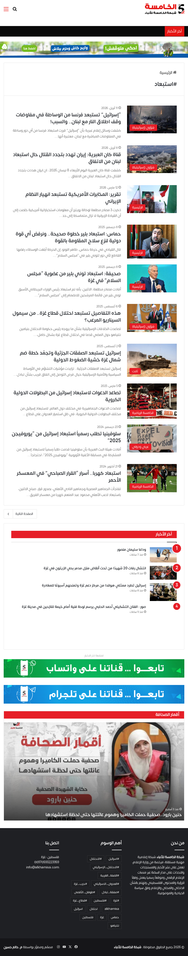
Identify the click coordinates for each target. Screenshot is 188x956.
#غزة (116, 900)
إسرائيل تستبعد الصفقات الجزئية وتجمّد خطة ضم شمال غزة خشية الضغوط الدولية (70, 356)
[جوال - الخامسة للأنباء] (94, 49)
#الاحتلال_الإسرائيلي (106, 867)
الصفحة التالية (24, 514)
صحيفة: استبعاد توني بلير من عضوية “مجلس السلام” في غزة (74, 277)
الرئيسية (166, 72)
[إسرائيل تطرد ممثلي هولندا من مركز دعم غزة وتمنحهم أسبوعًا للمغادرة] (163, 592)
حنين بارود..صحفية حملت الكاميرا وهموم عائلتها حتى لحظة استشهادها (114, 814)
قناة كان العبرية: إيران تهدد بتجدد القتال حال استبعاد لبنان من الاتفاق (67, 157)
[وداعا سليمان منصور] (163, 554)
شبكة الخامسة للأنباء (127, 947)
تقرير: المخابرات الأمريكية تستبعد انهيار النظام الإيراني (73, 197)
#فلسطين (100, 900)
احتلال (94, 908)
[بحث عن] (14, 10)
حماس (115, 917)
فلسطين (87, 917)
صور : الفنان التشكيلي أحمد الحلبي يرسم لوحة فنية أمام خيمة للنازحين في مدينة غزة (84, 607)
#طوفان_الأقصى (84, 892)
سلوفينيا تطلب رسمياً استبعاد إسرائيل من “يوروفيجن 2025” (66, 437)
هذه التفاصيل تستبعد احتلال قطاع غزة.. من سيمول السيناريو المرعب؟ (66, 316)
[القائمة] (6, 10)
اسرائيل (78, 908)
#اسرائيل (113, 858)
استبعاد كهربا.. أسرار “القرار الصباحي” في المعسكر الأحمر (69, 476)
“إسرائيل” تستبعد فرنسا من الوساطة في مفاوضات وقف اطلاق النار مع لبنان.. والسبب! (68, 118)
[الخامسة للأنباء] (164, 8)
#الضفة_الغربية (109, 875)
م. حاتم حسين (13, 947)
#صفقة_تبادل (110, 892)
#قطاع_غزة (80, 900)
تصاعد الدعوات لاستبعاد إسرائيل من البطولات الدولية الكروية (67, 396)
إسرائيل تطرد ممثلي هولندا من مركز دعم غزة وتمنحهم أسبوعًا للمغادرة (93, 585)
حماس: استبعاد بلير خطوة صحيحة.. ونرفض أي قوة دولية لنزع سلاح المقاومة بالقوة (68, 237)
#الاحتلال (96, 858)
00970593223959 (46, 862)
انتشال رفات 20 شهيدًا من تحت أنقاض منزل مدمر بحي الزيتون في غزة (95, 568)
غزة (102, 917)
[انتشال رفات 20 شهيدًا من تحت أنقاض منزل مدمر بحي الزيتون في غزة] (163, 573)
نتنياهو (114, 925)
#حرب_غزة (80, 883)
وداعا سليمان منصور (131, 549)
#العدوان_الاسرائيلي (106, 883)
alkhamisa (112, 908)
